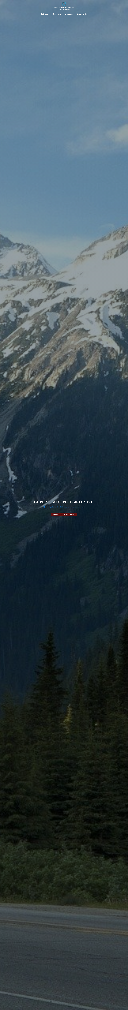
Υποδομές (57, 14)
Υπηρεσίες (69, 14)
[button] (64, 514)
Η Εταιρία (45, 14)
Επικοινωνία (82, 14)
